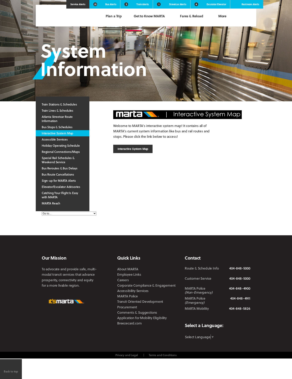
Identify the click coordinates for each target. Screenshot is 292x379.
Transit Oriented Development (140, 301)
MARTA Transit (188, 318)
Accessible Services (55, 139)
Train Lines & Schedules (57, 110)
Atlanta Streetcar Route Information (57, 118)
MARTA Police (127, 296)
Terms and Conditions (163, 355)
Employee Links (129, 274)
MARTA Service (200, 318)
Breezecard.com (129, 323)
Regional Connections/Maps (61, 151)
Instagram (222, 318)
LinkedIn (234, 318)
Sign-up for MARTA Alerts (59, 180)
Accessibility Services (133, 290)
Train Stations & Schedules (59, 104)
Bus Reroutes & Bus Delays (59, 168)
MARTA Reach (51, 203)
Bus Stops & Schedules (57, 127)
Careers (123, 279)
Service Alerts (77, 4)
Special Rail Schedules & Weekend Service (58, 160)
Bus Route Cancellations (58, 174)
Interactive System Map (57, 133)
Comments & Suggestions (137, 312)
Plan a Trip (114, 16)
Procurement (127, 307)
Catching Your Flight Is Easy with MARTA (60, 195)
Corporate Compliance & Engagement (146, 285)
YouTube (247, 318)
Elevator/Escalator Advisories (61, 187)
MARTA (62, 16)
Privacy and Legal (126, 355)
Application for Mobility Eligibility (142, 317)
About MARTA (127, 269)
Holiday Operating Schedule (61, 145)
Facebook (211, 318)
